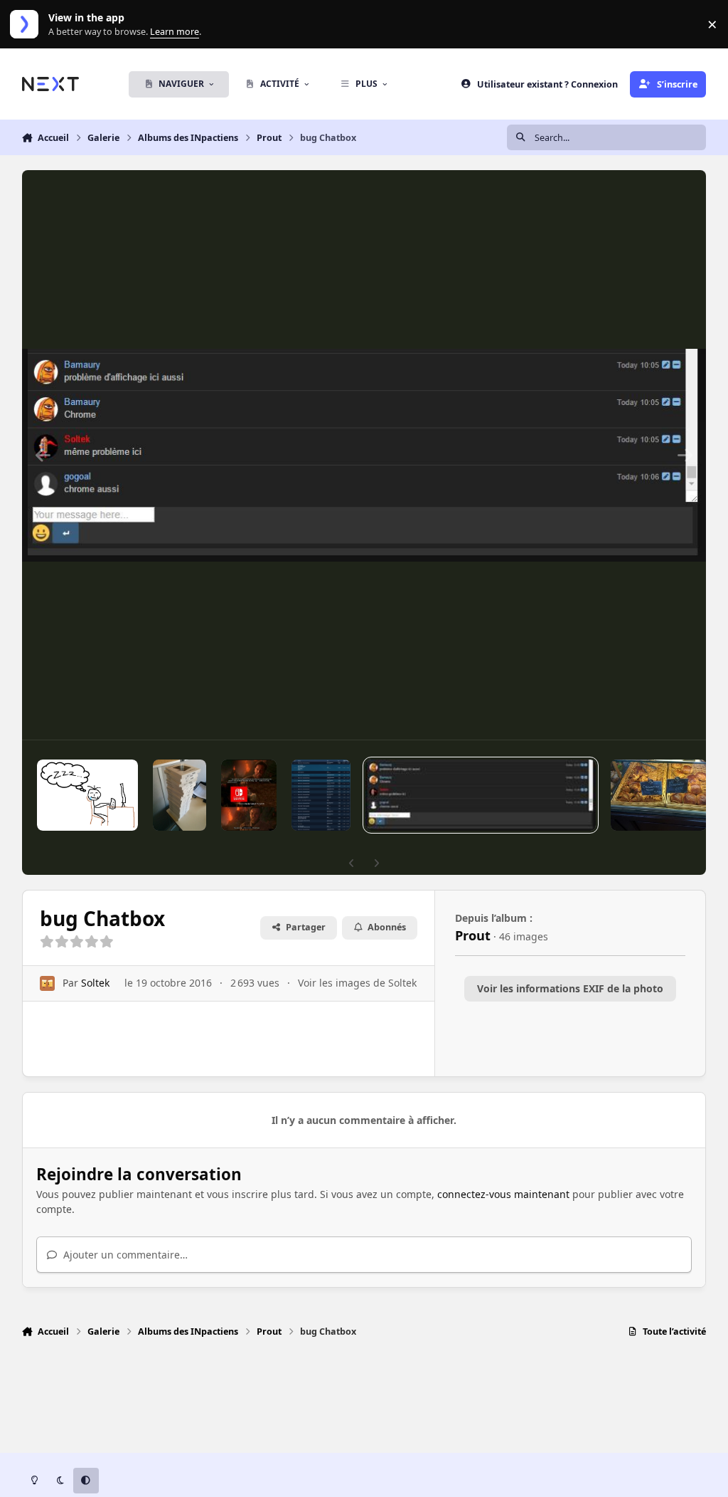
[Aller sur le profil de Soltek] (47, 983)
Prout (473, 935)
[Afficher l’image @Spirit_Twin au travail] (87, 795)
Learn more (27, 24)
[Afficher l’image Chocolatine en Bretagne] (659, 795)
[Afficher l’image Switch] (249, 795)
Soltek (95, 982)
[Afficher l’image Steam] (320, 795)
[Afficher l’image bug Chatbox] (480, 795)
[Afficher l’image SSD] (179, 795)
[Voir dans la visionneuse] (364, 455)
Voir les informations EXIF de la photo (570, 988)
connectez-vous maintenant (503, 1194)
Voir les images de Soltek (357, 982)
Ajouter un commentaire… (124, 1254)
